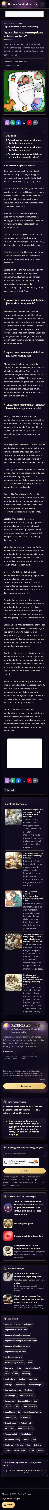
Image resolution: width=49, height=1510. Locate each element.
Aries (18, 1324)
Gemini (15, 1373)
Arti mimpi (17, 23)
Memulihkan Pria (30, 1406)
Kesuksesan (9, 1401)
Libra (17, 1406)
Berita (30, 1362)
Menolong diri (10, 1417)
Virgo (31, 1450)
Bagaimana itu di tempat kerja (17, 1346)
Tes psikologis (20, 1450)
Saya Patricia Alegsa (17, 1101)
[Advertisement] (24, 14)
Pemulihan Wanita (25, 1428)
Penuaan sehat (11, 1434)
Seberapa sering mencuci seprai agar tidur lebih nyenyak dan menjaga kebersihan (33, 813)
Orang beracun (11, 1423)
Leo (35, 1401)
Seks (29, 1445)
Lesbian (8, 1406)
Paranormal (9, 1428)
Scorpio (20, 1445)
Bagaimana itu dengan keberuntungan (21, 1340)
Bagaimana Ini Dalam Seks (16, 1329)
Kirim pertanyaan (24, 1086)
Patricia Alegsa (21, 61)
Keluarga (8, 1384)
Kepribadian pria (36, 1384)
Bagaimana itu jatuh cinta (15, 1351)
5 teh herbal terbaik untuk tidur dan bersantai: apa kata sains (33, 855)
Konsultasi (8, 1051)
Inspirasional (10, 1379)
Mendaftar (24, 1171)
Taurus (7, 1450)
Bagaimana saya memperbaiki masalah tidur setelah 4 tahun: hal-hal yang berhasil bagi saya (33, 979)
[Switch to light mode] (36, 4)
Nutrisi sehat (25, 1417)
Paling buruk (26, 1423)
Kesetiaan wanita (27, 1395)
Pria (34, 1439)
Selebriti (37, 1445)
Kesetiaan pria (11, 1395)
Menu (8, 1504)
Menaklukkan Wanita (32, 1412)
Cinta (19, 1368)
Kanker (22, 1379)
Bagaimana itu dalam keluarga (17, 1335)
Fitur (7, 1373)
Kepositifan (20, 1384)
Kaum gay (33, 1379)
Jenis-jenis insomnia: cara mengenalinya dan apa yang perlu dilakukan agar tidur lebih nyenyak (33, 938)
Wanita (40, 1450)
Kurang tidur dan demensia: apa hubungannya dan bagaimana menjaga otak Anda (33, 896)
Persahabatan (26, 1434)
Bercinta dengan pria (13, 1357)
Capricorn (9, 1368)
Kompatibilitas (24, 1401)
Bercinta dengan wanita (14, 1362)
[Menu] (42, 4)
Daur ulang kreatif (32, 1368)
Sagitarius (9, 1445)
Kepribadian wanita (13, 1390)
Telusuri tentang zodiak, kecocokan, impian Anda (23, 1471)
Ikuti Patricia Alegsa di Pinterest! (19, 165)
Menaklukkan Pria (12, 1412)
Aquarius (8, 1324)
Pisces (26, 1439)
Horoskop (26, 1373)
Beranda (7, 23)
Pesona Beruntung (12, 1439)
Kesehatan (28, 1390)
